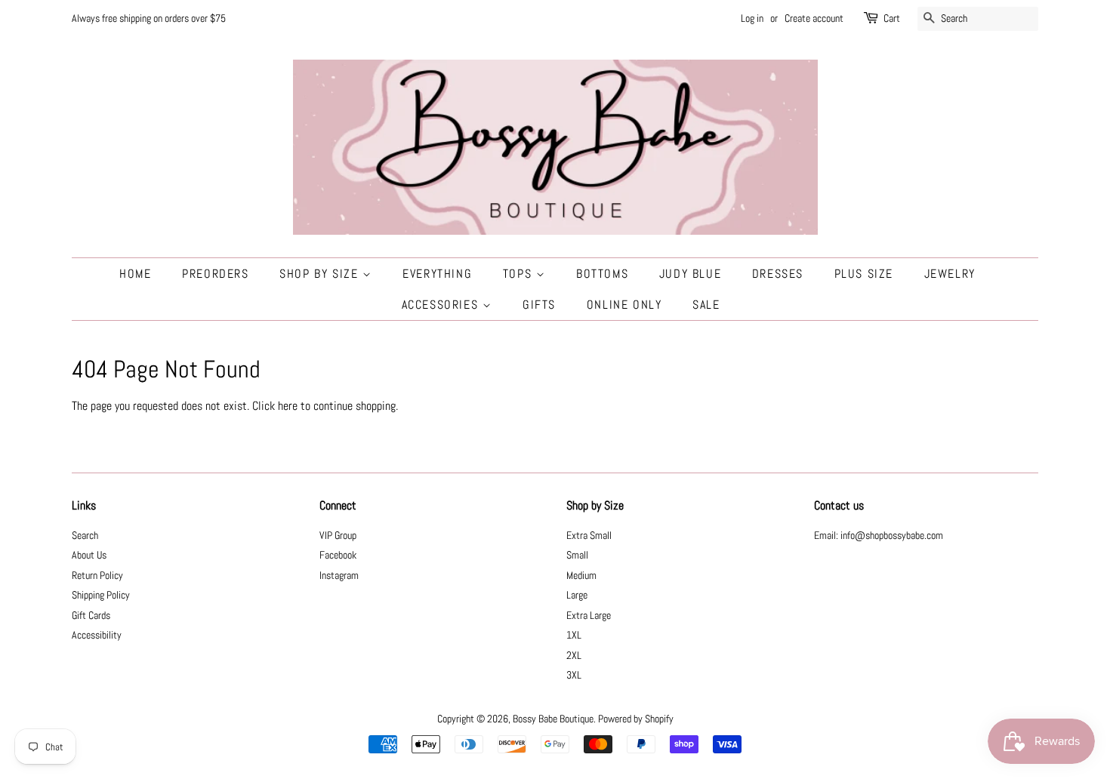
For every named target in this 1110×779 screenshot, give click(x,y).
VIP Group (337, 535)
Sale (706, 305)
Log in (752, 18)
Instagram (339, 575)
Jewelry (950, 274)
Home (135, 274)
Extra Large (588, 615)
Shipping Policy (101, 595)
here (288, 406)
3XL (573, 675)
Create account (814, 18)
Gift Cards (91, 615)
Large (576, 595)
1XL (573, 635)
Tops (519, 274)
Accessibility (97, 635)
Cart (891, 18)
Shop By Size (320, 274)
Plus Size (863, 274)
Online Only (624, 305)
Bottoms (602, 274)
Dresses (777, 274)
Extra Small (589, 535)
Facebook (337, 555)
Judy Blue (690, 274)
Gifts (539, 305)
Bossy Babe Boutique (553, 719)
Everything (437, 274)
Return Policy (97, 575)
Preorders (215, 274)
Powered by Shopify (636, 719)
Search (85, 535)
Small (577, 555)
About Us (89, 555)
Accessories (442, 305)
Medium (581, 575)
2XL (573, 655)
